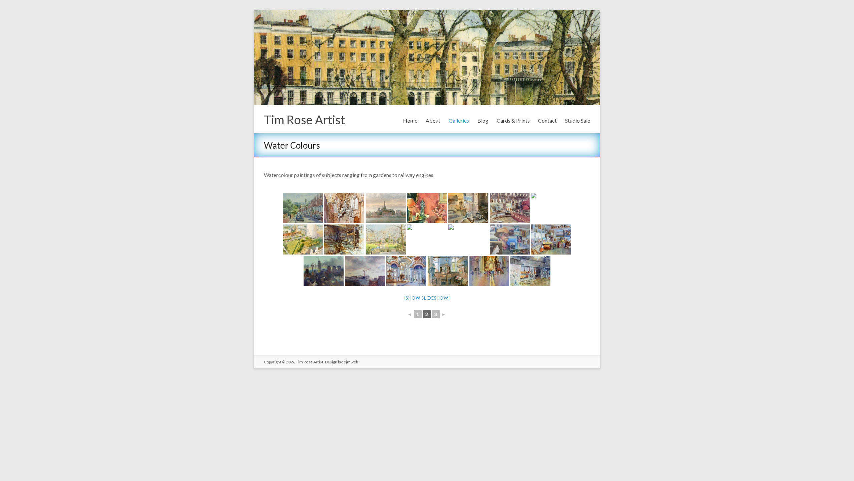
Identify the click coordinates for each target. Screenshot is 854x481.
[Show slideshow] (427, 298)
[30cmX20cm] (489, 271)
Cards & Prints (513, 120)
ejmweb (350, 361)
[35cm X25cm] (448, 271)
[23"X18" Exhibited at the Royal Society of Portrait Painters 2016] (510, 239)
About (433, 120)
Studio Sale (577, 120)
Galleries (459, 120)
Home (410, 120)
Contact (547, 120)
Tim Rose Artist (304, 119)
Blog (482, 120)
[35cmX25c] (530, 271)
